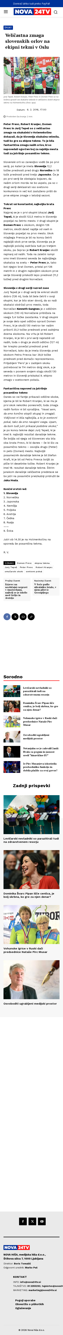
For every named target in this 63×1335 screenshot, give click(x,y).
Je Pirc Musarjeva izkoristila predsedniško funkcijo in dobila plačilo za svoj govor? (40, 767)
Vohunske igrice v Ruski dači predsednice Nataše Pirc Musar (40, 721)
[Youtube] (42, 1221)
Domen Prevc (24, 563)
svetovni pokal (34, 571)
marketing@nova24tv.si (43, 1290)
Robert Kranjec (44, 567)
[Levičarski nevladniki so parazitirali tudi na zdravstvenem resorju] (12, 691)
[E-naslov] (23, 616)
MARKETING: (21, 1290)
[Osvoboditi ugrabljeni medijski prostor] (12, 736)
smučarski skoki (14, 571)
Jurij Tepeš (11, 567)
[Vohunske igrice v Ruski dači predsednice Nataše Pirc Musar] (12, 721)
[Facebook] (7, 616)
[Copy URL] (31, 616)
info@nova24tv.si (30, 1282)
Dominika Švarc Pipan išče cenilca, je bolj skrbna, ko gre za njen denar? (40, 706)
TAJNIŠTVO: (20, 1286)
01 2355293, (34, 1286)
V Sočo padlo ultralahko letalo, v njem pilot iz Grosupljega (45, 588)
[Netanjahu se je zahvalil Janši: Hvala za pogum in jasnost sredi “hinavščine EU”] (12, 752)
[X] (15, 616)
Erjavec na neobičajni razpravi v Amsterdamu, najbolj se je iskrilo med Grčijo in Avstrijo (16, 591)
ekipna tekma (42, 563)
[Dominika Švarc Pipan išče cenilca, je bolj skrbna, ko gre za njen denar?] (12, 706)
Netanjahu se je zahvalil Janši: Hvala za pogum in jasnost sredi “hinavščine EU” (41, 752)
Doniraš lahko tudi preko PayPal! (31, 3)
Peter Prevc (26, 567)
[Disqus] (31, 1064)
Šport (8, 27)
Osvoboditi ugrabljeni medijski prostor (36, 736)
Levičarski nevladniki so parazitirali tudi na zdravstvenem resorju (37, 691)
